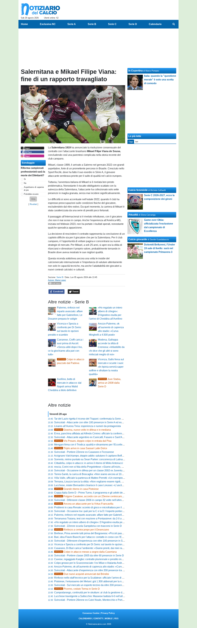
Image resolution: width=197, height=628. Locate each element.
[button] (33, 199)
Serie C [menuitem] (112, 24)
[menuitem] (173, 24)
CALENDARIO (85, 618)
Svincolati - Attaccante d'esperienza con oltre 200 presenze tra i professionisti (96, 570)
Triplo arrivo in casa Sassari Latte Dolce (81, 448)
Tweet (75, 291)
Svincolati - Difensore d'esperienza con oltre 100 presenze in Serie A (91, 540)
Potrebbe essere (31, 194)
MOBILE (109, 618)
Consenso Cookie (90, 613)
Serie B (59, 277)
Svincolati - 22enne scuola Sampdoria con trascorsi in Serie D (88, 526)
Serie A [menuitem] (71, 24)
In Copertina (135, 70)
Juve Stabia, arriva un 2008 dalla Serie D (109, 383)
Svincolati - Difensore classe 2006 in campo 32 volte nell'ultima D (89, 500)
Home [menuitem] (24, 24)
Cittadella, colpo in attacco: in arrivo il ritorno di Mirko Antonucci (88, 463)
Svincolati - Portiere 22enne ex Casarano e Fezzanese (84, 452)
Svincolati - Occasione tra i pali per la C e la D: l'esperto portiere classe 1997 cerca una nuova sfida (108, 511)
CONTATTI (98, 618)
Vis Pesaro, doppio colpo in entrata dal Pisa (83, 441)
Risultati (33, 204)
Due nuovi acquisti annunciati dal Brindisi (82, 574)
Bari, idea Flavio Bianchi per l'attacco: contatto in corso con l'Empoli (91, 537)
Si (25, 179)
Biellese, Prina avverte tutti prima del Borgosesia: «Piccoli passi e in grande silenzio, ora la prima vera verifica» (114, 533)
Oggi (131, 142)
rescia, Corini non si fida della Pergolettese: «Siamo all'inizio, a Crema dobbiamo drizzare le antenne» (109, 466)
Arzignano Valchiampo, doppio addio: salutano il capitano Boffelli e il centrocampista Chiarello (105, 455)
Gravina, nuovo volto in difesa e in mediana (83, 429)
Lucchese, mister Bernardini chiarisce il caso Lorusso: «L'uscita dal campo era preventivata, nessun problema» (114, 485)
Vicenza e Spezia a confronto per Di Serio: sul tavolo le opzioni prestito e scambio (98, 544)
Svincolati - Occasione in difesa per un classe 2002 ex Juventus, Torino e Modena (98, 470)
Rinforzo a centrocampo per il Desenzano (82, 529)
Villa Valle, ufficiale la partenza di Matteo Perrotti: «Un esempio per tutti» (93, 478)
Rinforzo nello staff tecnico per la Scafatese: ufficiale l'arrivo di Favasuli (92, 577)
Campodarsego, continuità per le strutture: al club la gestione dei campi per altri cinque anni (104, 592)
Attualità (133, 214)
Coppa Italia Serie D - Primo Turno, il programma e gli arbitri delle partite (93, 492)
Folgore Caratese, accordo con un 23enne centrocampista (91, 496)
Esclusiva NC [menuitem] (48, 24)
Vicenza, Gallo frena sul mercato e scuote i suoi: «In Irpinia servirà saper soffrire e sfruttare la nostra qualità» (106, 366)
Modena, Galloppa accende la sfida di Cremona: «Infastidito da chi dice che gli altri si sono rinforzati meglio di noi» (107, 347)
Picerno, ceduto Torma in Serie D (77, 588)
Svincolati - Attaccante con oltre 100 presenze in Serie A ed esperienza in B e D (97, 422)
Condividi (57, 291)
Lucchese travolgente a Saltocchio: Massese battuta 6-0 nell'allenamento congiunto (99, 596)
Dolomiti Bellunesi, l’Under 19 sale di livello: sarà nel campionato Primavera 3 (159, 248)
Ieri (136, 142)
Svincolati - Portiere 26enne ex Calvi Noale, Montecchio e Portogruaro (92, 600)
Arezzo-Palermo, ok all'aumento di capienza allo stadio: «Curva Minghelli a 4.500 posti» (102, 566)
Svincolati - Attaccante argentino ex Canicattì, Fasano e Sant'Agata (90, 437)
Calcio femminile (138, 190)
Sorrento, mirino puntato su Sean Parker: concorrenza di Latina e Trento (93, 459)
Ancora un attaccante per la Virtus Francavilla (84, 503)
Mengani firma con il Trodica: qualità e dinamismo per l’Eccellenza (90, 444)
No (25, 183)
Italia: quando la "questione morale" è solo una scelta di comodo (160, 80)
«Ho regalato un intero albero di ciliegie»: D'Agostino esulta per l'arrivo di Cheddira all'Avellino (105, 522)
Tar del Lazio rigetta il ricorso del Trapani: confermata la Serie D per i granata (96, 418)
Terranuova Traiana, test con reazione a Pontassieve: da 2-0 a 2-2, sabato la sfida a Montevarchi (106, 518)
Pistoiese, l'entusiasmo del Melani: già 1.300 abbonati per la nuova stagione (95, 581)
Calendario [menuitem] (155, 24)
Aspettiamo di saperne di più (34, 188)
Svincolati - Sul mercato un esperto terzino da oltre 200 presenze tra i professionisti (99, 585)
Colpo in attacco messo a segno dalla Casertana (86, 552)
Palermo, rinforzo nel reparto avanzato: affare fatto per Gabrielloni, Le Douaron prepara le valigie (106, 515)
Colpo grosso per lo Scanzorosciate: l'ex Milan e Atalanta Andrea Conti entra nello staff (101, 563)
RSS (116, 618)
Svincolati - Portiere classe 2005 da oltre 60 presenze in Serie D (89, 555)
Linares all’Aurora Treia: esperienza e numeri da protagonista (87, 426)
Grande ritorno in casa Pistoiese (77, 489)
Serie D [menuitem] (133, 24)
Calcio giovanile (137, 239)
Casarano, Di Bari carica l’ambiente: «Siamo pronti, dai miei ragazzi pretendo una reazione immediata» (110, 548)
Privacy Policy (108, 613)
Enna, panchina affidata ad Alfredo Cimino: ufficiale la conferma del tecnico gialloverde (101, 433)
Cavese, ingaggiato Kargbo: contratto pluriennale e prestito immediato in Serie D (98, 559)
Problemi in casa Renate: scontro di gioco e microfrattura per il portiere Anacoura (98, 507)
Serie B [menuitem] (92, 24)
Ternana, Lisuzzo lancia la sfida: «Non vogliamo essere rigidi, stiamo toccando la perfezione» (105, 481)
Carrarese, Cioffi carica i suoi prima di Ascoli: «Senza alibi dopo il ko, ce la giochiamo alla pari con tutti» (65, 347)
